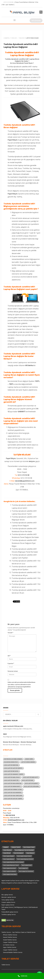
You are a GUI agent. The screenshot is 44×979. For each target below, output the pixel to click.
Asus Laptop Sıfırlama (31, 786)
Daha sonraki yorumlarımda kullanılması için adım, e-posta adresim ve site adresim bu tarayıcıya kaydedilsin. (21, 684)
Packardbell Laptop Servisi (10, 912)
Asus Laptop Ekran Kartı (12, 786)
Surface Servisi (15, 880)
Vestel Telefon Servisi (10, 940)
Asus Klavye (30, 853)
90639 (5, 734)
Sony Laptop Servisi (8, 900)
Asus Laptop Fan (23, 868)
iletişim (31, 461)
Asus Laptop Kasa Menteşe (12, 783)
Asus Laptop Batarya (11, 771)
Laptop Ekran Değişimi (32, 38)
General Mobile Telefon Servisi (12, 952)
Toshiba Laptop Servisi (9, 914)
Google (7, 501)
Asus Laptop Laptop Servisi (13, 768)
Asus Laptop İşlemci (31, 783)
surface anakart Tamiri (19, 883)
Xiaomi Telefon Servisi (10, 937)
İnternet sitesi (13, 671)
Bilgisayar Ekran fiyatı (11, 762)
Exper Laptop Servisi (8, 905)
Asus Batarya (7, 850)
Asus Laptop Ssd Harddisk (12, 792)
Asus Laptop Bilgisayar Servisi (25, 859)
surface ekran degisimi (27, 880)
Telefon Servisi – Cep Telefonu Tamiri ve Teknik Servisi (18, 932)
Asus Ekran (6, 853)
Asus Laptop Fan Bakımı (9, 871)
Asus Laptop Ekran (26, 865)
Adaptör (5, 847)
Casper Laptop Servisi (8, 902)
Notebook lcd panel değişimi (13, 759)
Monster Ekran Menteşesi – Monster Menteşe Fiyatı (19, 742)
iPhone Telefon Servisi (10, 935)
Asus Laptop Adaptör (11, 780)
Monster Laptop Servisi (9, 897)
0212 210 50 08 (23, 475)
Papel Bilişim (12, 140)
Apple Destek (6, 880)
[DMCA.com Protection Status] (8, 920)
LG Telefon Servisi (8, 945)
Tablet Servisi (6, 965)
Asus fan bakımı (18, 853)
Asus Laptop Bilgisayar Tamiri (11, 865)
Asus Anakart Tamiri (29, 847)
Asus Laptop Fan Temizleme (13, 795)
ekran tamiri (29, 759)
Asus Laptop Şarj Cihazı (12, 777)
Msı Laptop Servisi (7, 895)
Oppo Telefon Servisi (9, 947)
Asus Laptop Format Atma (13, 789)
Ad (9, 656)
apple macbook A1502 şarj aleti (13, 726)
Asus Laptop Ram (27, 780)
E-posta (11, 663)
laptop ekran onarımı (28, 762)
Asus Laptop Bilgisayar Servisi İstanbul (13, 862)
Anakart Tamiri (16, 847)
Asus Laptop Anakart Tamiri (13, 774)
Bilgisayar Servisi (32, 883)
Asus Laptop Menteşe (11, 765)
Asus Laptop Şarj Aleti (30, 777)
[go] (38, 714)
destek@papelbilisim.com (24, 481)
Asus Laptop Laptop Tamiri (13, 798)
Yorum (10, 633)
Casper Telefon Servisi (10, 942)
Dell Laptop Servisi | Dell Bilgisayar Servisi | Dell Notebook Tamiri (20, 908)
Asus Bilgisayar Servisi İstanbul (24, 850)
